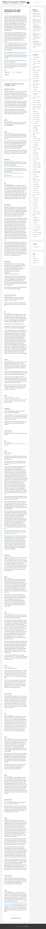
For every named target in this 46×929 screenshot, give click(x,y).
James (5, 131)
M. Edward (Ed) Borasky (10, 295)
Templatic (27, 926)
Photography (35, 186)
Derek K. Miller (8, 799)
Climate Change (36, 91)
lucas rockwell (7, 693)
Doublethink (35, 113)
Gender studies (36, 138)
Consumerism (35, 100)
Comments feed (36, 260)
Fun (33, 136)
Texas (34, 223)
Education (35, 117)
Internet (34, 154)
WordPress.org (36, 262)
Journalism (35, 158)
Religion (34, 199)
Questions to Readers (37, 194)
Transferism (35, 225)
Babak (5, 359)
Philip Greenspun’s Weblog (14, 2)
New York (35, 176)
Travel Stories (35, 227)
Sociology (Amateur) (37, 214)
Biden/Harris (35, 70)
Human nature (36, 148)
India (34, 150)
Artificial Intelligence (37, 66)
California (35, 76)
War (33, 236)
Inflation (34, 152)
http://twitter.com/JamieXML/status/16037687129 (13, 173)
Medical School (36, 167)
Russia (34, 203)
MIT (34, 174)
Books (34, 72)
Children (34, 87)
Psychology (35, 192)
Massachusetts (35, 165)
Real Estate (35, 197)
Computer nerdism (36, 96)
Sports (34, 217)
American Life (35, 61)
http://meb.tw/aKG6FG (12, 300)
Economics (35, 115)
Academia (35, 57)
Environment (35, 121)
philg (5, 451)
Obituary (34, 182)
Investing (34, 156)
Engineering (35, 119)
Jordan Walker (7, 875)
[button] (28, 3)
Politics (34, 188)
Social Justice (35, 212)
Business (34, 74)
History (34, 146)
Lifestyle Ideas (35, 163)
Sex (33, 210)
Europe (34, 123)
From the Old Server (37, 133)
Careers (34, 78)
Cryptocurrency (36, 104)
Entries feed (35, 258)
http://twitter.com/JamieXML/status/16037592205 (13, 166)
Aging (34, 59)
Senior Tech (35, 207)
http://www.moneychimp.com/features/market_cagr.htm (15, 63)
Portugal (34, 190)
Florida (34, 129)
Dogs (34, 111)
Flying (34, 131)
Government (35, 140)
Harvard (34, 142)
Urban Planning (36, 234)
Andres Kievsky (8, 430)
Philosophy (35, 184)
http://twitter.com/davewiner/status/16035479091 (13, 176)
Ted (5, 713)
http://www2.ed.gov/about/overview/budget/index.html (15, 902)
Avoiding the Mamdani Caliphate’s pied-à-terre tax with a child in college (37, 36)
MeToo (34, 169)
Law (33, 161)
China (34, 89)
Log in (34, 256)
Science (34, 205)
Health (34, 144)
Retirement (35, 201)
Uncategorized (35, 232)
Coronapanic (35, 102)
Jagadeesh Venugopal (9, 89)
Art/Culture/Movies (36, 63)
